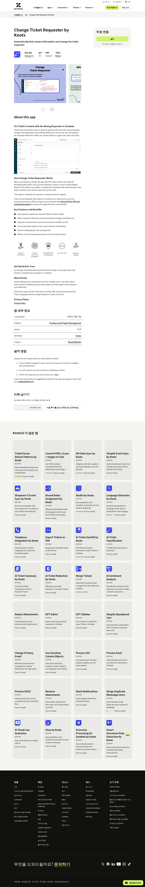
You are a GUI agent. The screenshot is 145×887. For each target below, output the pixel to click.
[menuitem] (128, 2)
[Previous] (43, 109)
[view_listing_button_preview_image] (40, 83)
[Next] (52, 109)
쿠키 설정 (43, 882)
